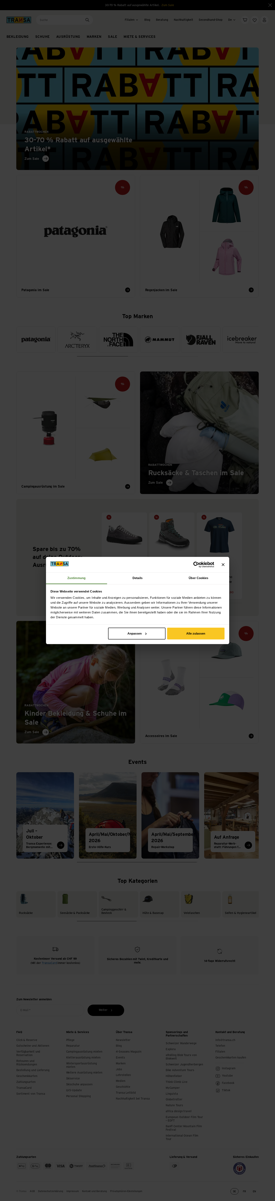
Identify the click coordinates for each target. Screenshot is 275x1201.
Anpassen (134, 633)
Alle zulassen (195, 633)
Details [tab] (137, 578)
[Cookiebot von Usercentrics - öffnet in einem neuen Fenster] (196, 565)
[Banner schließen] (223, 564)
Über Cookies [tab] (198, 578)
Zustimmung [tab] (76, 578)
